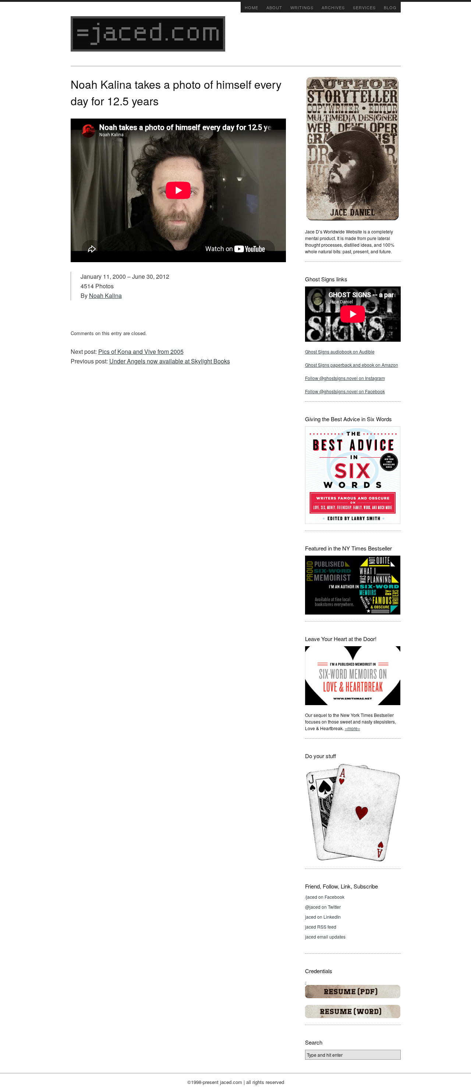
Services (364, 7)
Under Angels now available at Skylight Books (169, 361)
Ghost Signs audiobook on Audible (340, 351)
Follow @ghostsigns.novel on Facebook (345, 391)
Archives (333, 7)
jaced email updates (325, 936)
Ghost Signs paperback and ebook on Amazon (351, 365)
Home (251, 7)
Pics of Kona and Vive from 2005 (141, 351)
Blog (390, 7)
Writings (302, 7)
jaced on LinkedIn (323, 917)
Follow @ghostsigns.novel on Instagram (345, 378)
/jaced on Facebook (324, 897)
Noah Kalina (105, 295)
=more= (352, 728)
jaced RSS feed (320, 926)
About (274, 7)
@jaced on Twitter (323, 907)
